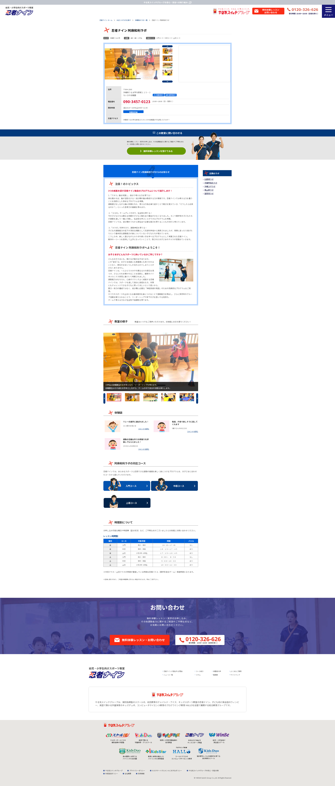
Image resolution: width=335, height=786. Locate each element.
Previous (167, 46)
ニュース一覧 (168, 675)
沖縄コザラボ (209, 186)
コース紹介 (200, 671)
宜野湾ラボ (209, 193)
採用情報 (141, 773)
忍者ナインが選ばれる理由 (173, 671)
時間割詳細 (133, 112)
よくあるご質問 (235, 671)
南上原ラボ (209, 190)
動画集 (215, 675)
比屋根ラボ (209, 179)
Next (167, 82)
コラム (198, 675)
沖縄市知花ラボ (210, 183)
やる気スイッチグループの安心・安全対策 (204, 770)
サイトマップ (235, 675)
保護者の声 (217, 671)
